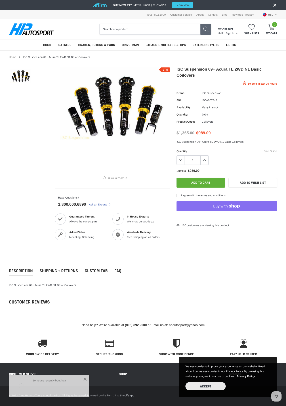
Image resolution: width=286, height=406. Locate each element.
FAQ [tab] (117, 271)
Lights (231, 45)
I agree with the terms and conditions (203, 195)
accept (205, 386)
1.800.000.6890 (72, 204)
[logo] (31, 29)
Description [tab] (21, 271)
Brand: (181, 93)
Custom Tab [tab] (96, 271)
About (200, 14)
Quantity (182, 151)
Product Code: (186, 121)
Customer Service (181, 14)
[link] (20, 76)
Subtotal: (182, 170)
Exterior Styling (206, 45)
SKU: (180, 100)
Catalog (65, 45)
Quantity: (182, 114)
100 (183, 225)
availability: (184, 107)
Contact (212, 14)
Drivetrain (130, 45)
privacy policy (246, 376)
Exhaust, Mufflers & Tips (165, 45)
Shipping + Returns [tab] (59, 271)
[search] (205, 29)
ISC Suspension (211, 93)
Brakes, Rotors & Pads (96, 45)
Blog (224, 14)
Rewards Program (243, 14)
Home (47, 45)
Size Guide (270, 151)
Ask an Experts (98, 204)
